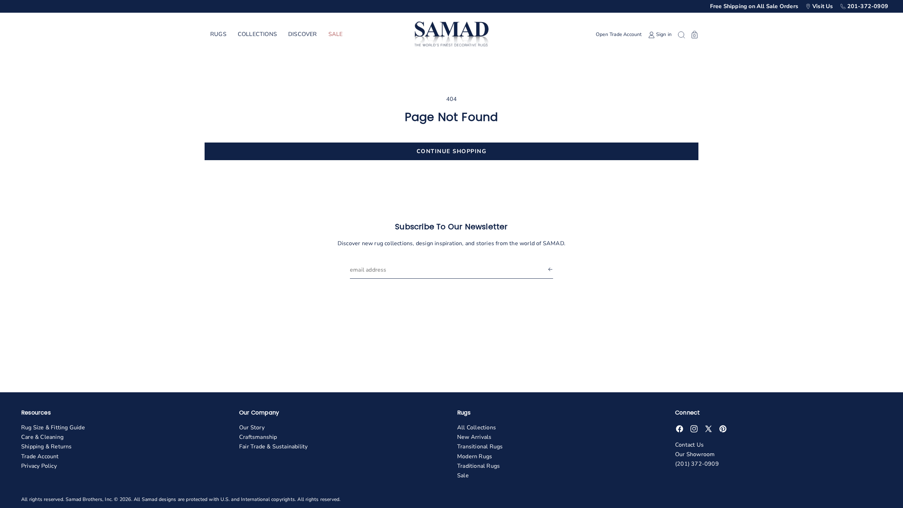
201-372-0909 (867, 6)
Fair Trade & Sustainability (273, 446)
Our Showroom (695, 454)
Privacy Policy (39, 466)
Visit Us (822, 6)
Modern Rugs (474, 456)
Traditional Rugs (478, 466)
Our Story (252, 427)
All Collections (476, 427)
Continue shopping (452, 151)
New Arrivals (474, 437)
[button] (218, 34)
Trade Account (40, 456)
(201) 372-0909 (697, 464)
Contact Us (689, 445)
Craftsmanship (258, 437)
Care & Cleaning (42, 437)
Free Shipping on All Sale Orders (754, 6)
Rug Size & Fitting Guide (53, 427)
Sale (463, 475)
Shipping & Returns (46, 446)
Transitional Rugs (480, 446)
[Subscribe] (550, 270)
